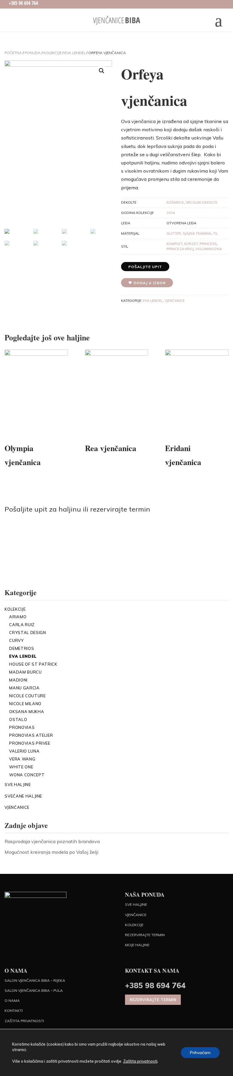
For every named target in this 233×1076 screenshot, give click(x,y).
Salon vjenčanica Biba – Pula (34, 990)
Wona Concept (27, 774)
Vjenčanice (174, 300)
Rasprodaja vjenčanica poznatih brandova (52, 841)
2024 (171, 213)
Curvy (16, 640)
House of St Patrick (33, 664)
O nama (12, 1000)
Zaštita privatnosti (24, 1021)
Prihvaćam (200, 1052)
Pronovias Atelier (31, 735)
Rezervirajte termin (145, 935)
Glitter (174, 233)
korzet (191, 244)
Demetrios (21, 648)
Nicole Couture (27, 695)
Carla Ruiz (22, 624)
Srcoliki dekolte (202, 202)
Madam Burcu (25, 672)
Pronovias (22, 727)
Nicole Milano (25, 703)
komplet (174, 244)
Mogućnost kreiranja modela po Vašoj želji (51, 852)
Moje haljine (137, 945)
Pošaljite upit (145, 266)
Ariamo (17, 616)
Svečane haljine (23, 796)
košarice (175, 202)
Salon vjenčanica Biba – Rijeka (35, 980)
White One (21, 766)
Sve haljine (18, 784)
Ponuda (33, 52)
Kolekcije (52, 52)
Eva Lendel (75, 52)
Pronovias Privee (29, 743)
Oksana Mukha (26, 711)
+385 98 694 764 (155, 985)
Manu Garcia (24, 687)
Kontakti (14, 1010)
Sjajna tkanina (197, 233)
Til (215, 233)
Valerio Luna (24, 751)
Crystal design (27, 632)
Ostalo (18, 719)
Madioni (18, 680)
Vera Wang (22, 759)
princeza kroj (180, 249)
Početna (13, 52)
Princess (208, 244)
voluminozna (208, 249)
